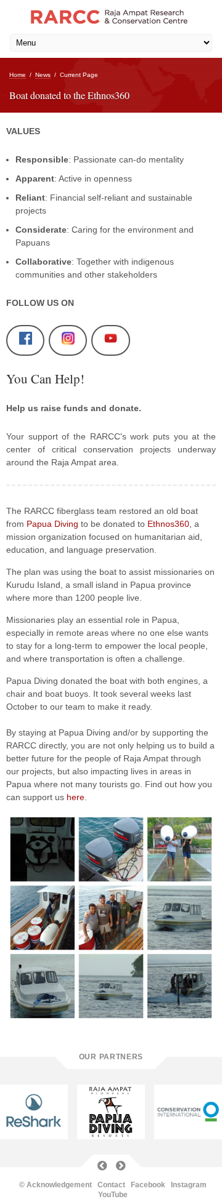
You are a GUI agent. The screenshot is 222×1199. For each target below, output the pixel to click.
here (74, 797)
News (43, 74)
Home (17, 74)
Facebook (148, 1185)
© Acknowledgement (55, 1185)
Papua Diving (52, 524)
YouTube (113, 1195)
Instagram (189, 1185)
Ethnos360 (168, 524)
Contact (111, 1185)
